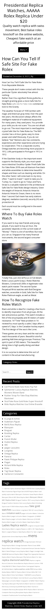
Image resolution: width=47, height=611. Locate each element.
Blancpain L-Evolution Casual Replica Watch (29, 494)
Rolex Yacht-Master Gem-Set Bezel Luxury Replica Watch (24, 578)
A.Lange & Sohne (12, 418)
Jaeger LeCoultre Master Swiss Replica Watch (25, 522)
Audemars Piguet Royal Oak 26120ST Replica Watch (22, 491)
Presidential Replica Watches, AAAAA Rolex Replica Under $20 (23, 13)
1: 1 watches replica (8, 488)
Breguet (8, 430)
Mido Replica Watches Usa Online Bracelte (23, 404)
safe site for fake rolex (22, 104)
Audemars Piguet (12, 421)
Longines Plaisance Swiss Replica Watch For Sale (21, 532)
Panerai (7, 456)
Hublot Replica (10, 442)
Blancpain (8, 427)
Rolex (14, 362)
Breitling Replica (11, 433)
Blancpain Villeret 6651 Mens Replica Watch (16, 497)
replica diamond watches (15, 560)
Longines (8, 450)
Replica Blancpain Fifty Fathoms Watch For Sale (26, 557)
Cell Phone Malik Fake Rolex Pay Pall (20, 386)
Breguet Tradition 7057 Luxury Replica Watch (30, 500)
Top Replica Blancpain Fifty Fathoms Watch (15, 584)
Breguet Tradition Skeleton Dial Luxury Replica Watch (19, 503)
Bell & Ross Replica (12, 424)
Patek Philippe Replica (14, 459)
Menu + (23, 49)
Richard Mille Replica (13, 465)
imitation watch (13, 513)
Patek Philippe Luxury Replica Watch (18, 551)
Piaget (7, 462)
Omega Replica (11, 453)
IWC (6, 445)
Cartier (7, 436)
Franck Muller (10, 439)
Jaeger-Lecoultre (12, 447)
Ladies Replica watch (14, 525)
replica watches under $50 (23, 569)
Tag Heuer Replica (12, 471)
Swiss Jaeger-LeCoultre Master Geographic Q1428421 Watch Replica (23, 581)
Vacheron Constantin (14, 474)
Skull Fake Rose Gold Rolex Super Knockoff (23, 401)
